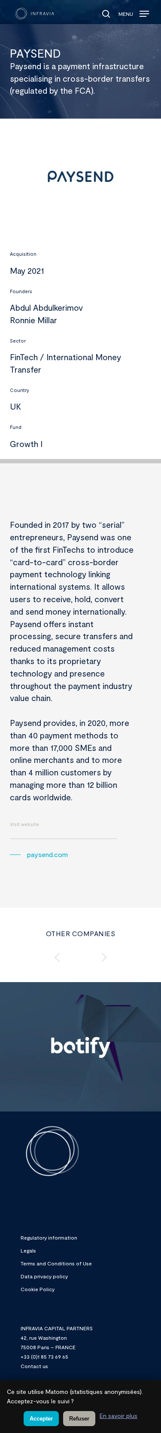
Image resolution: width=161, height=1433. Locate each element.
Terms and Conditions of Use (56, 1263)
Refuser (79, 1418)
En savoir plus (118, 1415)
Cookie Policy (38, 1289)
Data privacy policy (44, 1276)
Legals (28, 1250)
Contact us (34, 1366)
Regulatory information (49, 1237)
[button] (133, 11)
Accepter (41, 1418)
